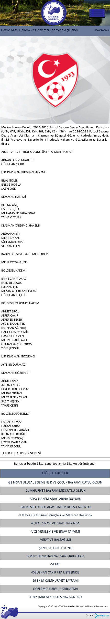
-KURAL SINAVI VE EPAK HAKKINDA (55, 523)
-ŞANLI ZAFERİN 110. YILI (55, 548)
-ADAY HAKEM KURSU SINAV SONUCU (55, 597)
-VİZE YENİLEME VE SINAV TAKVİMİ (55, 531)
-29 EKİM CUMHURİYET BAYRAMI (55, 580)
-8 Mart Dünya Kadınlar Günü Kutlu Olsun (55, 556)
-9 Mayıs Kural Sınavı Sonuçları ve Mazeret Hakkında (55, 515)
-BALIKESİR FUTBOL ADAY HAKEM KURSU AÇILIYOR (55, 507)
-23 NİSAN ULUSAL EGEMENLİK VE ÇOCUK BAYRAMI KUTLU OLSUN (55, 482)
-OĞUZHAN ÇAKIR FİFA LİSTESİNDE (55, 572)
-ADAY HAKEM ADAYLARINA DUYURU (55, 499)
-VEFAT (55, 564)
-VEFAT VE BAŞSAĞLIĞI (55, 540)
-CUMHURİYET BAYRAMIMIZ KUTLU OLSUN (55, 490)
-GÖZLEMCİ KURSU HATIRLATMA (55, 589)
